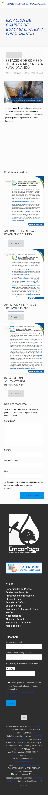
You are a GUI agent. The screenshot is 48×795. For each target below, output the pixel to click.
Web (6, 471)
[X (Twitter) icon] (24, 785)
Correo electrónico (11, 461)
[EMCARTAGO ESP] (25, 4)
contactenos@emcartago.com (26, 765)
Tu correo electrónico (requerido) (19, 653)
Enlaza (22, 73)
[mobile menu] (44, 4)
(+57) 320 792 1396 (27, 749)
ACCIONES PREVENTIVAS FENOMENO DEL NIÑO (20, 233)
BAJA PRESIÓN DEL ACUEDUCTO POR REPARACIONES (16, 381)
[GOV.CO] (33, 775)
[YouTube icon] (26, 785)
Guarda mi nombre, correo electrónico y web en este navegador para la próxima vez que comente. (23, 485)
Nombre (7, 450)
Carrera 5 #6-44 (34, 726)
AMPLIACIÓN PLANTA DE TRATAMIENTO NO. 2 (20, 306)
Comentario (9, 421)
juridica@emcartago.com (24, 762)
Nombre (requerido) (14, 642)
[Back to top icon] (24, 717)
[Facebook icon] (21, 785)
